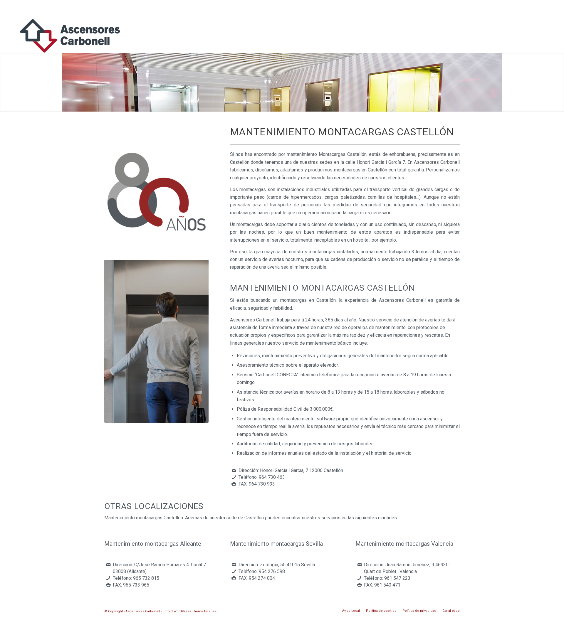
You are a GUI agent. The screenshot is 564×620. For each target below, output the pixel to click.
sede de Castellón (245, 517)
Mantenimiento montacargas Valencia (404, 543)
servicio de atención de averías (408, 320)
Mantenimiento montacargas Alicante (152, 543)
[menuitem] (546, 26)
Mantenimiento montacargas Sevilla (276, 543)
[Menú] (546, 26)
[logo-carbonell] (70, 38)
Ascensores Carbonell (253, 320)
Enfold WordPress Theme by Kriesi (190, 611)
